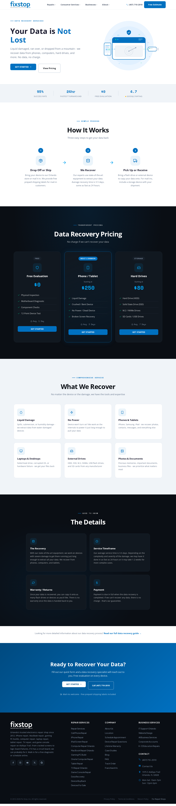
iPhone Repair (77, 737)
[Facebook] (13, 762)
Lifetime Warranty (113, 746)
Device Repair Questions (116, 741)
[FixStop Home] (20, 4)
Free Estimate (155, 4)
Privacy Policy (109, 799)
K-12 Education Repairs (149, 746)
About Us (109, 728)
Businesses (90, 4)
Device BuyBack (78, 781)
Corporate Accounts (148, 741)
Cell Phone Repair (79, 733)
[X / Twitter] (34, 762)
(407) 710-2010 (135, 4)
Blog (107, 754)
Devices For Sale (78, 785)
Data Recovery (78, 776)
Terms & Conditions (126, 799)
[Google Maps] (41, 762)
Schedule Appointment (115, 737)
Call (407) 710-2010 (101, 685)
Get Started (22, 66)
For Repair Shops (159, 799)
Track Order (110, 763)
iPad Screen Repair (79, 741)
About (105, 4)
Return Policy (143, 799)
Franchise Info (111, 768)
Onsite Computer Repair (82, 759)
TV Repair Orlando (79, 768)
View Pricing (49, 68)
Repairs (50, 4)
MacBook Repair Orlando (82, 750)
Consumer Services (70, 4)
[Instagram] (20, 762)
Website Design (145, 733)
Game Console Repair (81, 772)
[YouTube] (27, 762)
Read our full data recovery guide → (122, 633)
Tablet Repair (77, 763)
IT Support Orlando (147, 728)
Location (109, 733)
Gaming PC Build (78, 754)
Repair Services (78, 728)
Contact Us (147, 766)
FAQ (107, 759)
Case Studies (111, 750)
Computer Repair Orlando (83, 746)
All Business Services (148, 737)
